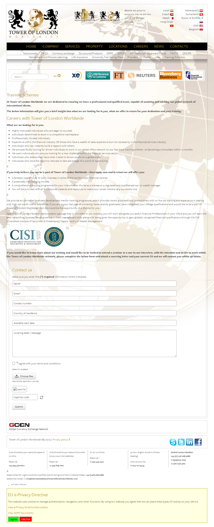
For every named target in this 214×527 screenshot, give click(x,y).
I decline (25, 519)
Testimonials (30, 53)
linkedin (190, 442)
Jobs (157, 57)
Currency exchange (63, 53)
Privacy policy (60, 439)
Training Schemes (174, 57)
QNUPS (186, 53)
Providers (132, 57)
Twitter (181, 442)
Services (72, 46)
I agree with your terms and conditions (39, 363)
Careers (141, 46)
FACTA (174, 53)
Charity (147, 57)
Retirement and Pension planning (48, 57)
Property (94, 46)
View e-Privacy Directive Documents (28, 507)
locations (118, 46)
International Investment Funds (148, 53)
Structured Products (90, 53)
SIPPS (110, 53)
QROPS (121, 53)
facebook (198, 442)
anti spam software (19, 484)
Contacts (179, 46)
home (31, 46)
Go (55, 76)
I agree (13, 519)
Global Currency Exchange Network (28, 429)
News (159, 46)
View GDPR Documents (20, 513)
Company (51, 46)
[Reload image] (41, 397)
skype (173, 442)
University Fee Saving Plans (107, 57)
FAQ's (44, 53)
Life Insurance (80, 57)
